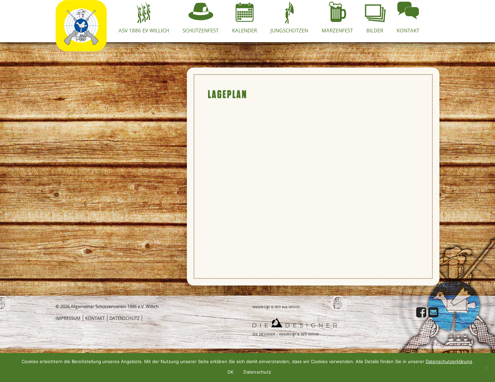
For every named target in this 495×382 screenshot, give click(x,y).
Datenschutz (124, 318)
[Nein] (486, 367)
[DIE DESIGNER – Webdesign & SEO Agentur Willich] (295, 322)
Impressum (68, 318)
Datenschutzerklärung (449, 361)
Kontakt (95, 318)
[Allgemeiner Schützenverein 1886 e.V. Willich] (81, 8)
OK (230, 372)
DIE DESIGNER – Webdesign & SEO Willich (286, 334)
